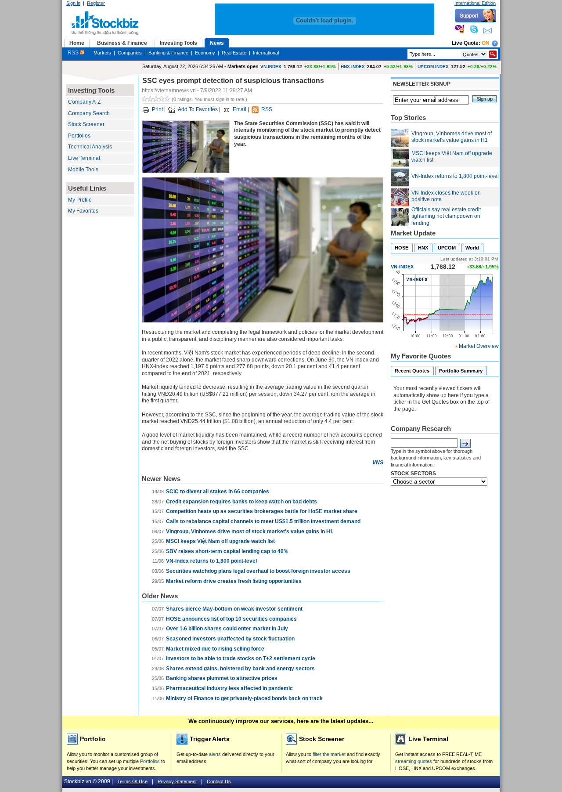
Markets (102, 52)
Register (96, 3)
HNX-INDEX (353, 66)
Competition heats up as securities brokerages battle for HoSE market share (261, 511)
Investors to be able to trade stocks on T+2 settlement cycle (240, 658)
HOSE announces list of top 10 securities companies (231, 619)
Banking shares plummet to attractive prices (221, 678)
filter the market (329, 754)
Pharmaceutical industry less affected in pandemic (229, 688)
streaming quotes (413, 761)
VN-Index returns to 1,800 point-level (211, 561)
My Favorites (83, 211)
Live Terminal (84, 158)
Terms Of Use (132, 781)
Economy (205, 52)
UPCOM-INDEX (433, 66)
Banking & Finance (168, 52)
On (486, 43)
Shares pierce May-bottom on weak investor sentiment (234, 609)
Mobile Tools (83, 169)
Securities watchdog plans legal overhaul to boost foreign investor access (258, 571)
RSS (74, 53)
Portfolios (79, 136)
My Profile (80, 200)
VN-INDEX (270, 66)
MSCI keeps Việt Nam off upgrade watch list (220, 541)
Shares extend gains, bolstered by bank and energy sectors (240, 668)
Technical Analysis (90, 147)
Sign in (73, 3)
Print (157, 109)
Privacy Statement (177, 781)
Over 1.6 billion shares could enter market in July (227, 629)
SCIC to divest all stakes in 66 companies (217, 491)
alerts (215, 754)
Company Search (89, 113)
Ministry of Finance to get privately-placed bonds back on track (244, 698)
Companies (130, 52)
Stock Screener (86, 124)
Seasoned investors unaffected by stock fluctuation (230, 639)
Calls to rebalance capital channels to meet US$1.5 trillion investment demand (263, 521)
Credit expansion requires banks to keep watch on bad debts (241, 502)
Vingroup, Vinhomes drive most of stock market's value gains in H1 (249, 531)
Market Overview (479, 346)
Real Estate (234, 52)
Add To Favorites (198, 109)
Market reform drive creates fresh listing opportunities (234, 581)
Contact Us (219, 781)
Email (239, 109)
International (266, 52)
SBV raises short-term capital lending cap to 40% (227, 551)
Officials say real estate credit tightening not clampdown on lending (446, 216)
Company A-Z (84, 102)
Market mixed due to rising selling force (215, 649)
